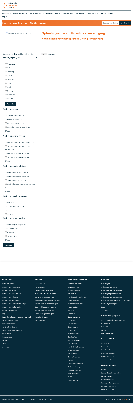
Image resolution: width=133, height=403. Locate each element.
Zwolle (9, 87)
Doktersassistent (74, 317)
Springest (104, 310)
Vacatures (80, 13)
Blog (3, 16)
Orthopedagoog (73, 300)
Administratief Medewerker (77, 297)
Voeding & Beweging (15, 123)
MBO (10, 203)
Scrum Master (73, 327)
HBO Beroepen (40, 284)
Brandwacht (72, 324)
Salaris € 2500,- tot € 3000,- (18, 153)
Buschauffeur (73, 337)
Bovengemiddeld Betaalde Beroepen (47, 300)
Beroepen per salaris (108, 386)
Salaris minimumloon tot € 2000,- (20, 142)
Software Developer (75, 367)
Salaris (57, 13)
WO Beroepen (40, 287)
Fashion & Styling (14, 119)
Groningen (10, 91)
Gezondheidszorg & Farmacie (18, 127)
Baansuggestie (35, 13)
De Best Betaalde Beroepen (44, 290)
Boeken (103, 307)
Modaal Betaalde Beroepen (44, 310)
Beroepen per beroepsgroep (11, 287)
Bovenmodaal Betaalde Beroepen (46, 304)
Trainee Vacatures (107, 360)
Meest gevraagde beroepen (44, 314)
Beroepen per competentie (11, 300)
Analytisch (12, 232)
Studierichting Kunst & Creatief (19, 176)
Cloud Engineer (73, 380)
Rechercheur (72, 344)
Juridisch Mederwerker (76, 347)
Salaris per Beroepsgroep (110, 383)
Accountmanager (74, 290)
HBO (10, 210)
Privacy (51, 399)
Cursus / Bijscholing (15, 206)
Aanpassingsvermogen (16, 225)
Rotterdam (10, 68)
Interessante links (107, 333)
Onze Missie (105, 323)
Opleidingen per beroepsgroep (112, 290)
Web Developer (73, 374)
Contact (104, 330)
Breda (9, 83)
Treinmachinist (73, 334)
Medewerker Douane (75, 304)
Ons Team (104, 327)
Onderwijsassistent (74, 284)
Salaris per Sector (107, 380)
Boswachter (72, 320)
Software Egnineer (74, 370)
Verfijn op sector (10, 109)
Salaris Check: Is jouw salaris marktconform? (12, 332)
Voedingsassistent (74, 340)
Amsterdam (11, 64)
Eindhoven (10, 79)
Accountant (72, 294)
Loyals (124, 399)
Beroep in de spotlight (9, 310)
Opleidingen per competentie (111, 297)
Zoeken (124, 23)
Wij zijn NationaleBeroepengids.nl (113, 320)
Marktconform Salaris (9, 327)
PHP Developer (73, 377)
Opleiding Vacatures (108, 353)
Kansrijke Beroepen (42, 317)
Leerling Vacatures (107, 356)
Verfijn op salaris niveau (14, 136)
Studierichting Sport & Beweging (19, 180)
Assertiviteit (12, 236)
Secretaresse (72, 354)
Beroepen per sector (9, 290)
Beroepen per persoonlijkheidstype (14, 304)
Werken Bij (105, 343)
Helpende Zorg (73, 307)
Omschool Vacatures (108, 350)
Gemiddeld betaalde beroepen (45, 307)
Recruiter (71, 310)
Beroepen (5, 13)
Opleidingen (92, 13)
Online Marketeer (74, 357)
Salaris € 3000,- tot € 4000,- (18, 157)
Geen (10, 214)
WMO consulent (73, 287)
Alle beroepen (6, 347)
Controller (71, 314)
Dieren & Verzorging (15, 116)
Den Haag (10, 72)
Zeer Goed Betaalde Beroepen (45, 294)
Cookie (32, 399)
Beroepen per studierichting (11, 307)
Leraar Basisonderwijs (75, 364)
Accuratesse (12, 228)
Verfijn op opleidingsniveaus (15, 196)
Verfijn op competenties (14, 218)
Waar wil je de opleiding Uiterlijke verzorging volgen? (18, 56)
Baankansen (68, 13)
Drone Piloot (72, 330)
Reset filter (11, 104)
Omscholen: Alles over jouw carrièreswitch (16, 317)
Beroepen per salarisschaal (11, 294)
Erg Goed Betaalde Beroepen (45, 297)
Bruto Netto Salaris (8, 324)
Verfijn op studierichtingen (15, 166)
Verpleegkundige (74, 350)
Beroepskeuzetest (20, 13)
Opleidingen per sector (109, 287)
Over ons (111, 13)
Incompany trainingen (109, 304)
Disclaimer (42, 399)
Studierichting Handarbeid (17, 172)
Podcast (103, 13)
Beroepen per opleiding (10, 297)
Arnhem (10, 99)
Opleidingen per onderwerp (111, 294)
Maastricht (11, 95)
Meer (7, 131)
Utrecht (9, 76)
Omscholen (47, 13)
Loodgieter (71, 360)
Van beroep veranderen (10, 320)
